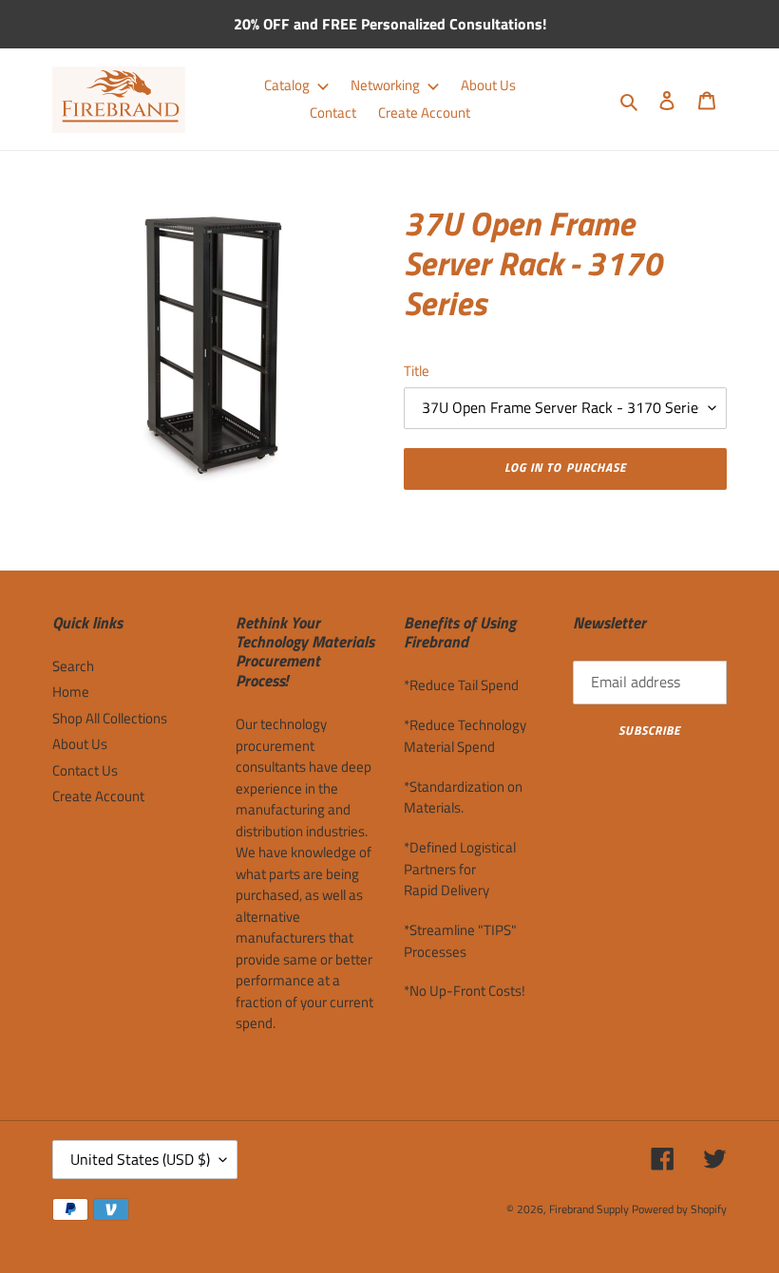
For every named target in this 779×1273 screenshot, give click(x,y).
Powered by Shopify (679, 1209)
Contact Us (85, 770)
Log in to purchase (565, 467)
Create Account (98, 796)
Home (70, 691)
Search (73, 666)
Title (416, 371)
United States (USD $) (140, 1159)
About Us (79, 744)
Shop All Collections (109, 718)
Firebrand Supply (589, 1209)
